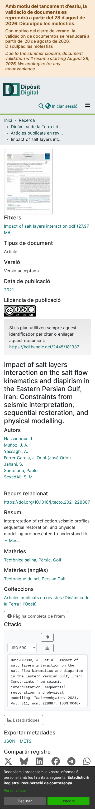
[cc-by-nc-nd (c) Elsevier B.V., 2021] (47, 311)
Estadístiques (26, 720)
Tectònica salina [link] (20, 560)
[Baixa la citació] (47, 648)
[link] (47, 229)
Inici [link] (8, 120)
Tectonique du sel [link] (21, 578)
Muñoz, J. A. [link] (16, 445)
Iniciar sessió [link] (65, 106)
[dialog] (47, 787)
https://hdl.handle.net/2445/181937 (44, 346)
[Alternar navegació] (87, 106)
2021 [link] (9, 289)
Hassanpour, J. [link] (18, 438)
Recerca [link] (27, 120)
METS (25, 741)
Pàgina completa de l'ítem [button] (38, 616)
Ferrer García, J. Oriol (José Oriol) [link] (37, 457)
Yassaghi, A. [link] (16, 451)
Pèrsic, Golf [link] (50, 560)
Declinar (25, 801)
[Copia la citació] (47, 637)
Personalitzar (15, 790)
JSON (9, 741)
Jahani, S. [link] (13, 464)
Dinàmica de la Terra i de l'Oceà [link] (37, 126)
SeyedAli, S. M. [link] (19, 476)
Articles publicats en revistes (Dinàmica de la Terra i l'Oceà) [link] (37, 133)
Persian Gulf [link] (54, 578)
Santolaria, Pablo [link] (21, 470)
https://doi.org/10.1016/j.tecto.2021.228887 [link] (47, 502)
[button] (41, 106)
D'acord (68, 801)
